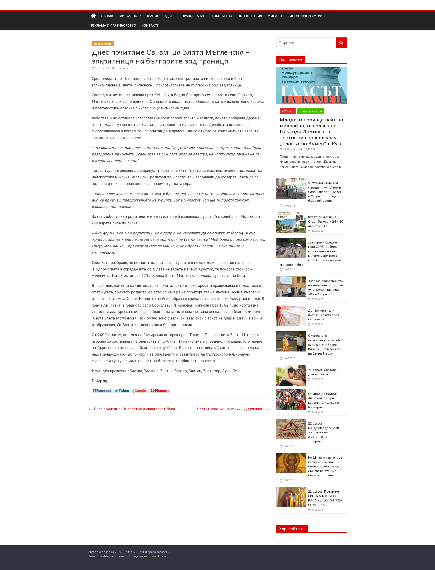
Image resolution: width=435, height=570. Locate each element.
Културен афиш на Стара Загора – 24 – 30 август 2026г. (325, 221)
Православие (102, 43)
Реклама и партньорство (113, 25)
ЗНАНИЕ (152, 16)
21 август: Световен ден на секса (323, 372)
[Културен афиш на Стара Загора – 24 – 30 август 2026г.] (291, 215)
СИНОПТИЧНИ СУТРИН (306, 16)
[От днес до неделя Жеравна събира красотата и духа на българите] (291, 392)
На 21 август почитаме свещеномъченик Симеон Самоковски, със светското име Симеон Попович (325, 466)
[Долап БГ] (93, 16)
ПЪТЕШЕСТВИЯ (250, 16)
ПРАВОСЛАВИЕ (193, 16)
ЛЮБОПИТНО (221, 16)
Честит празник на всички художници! (233, 408)
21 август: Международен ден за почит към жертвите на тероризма (323, 432)
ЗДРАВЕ (170, 16)
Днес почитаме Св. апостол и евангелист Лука (131, 408)
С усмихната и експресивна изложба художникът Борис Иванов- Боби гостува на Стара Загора (325, 344)
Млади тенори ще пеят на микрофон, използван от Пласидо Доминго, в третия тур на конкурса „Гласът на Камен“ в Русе (311, 131)
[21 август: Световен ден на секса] (291, 368)
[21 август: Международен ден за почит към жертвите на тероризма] (291, 421)
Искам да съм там (311, 111)
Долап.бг (122, 68)
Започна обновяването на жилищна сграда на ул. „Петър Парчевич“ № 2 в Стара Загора (325, 287)
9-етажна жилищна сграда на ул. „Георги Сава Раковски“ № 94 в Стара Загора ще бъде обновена (324, 191)
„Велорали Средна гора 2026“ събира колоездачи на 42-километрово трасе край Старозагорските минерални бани (311, 253)
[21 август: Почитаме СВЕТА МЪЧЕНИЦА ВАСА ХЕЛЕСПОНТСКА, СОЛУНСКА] (291, 489)
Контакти (151, 25)
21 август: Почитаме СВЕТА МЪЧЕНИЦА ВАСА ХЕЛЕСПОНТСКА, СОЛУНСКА (325, 498)
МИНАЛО (275, 16)
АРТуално (128, 16)
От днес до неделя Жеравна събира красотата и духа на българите (323, 400)
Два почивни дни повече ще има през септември (323, 315)
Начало (108, 16)
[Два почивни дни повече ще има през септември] (291, 308)
